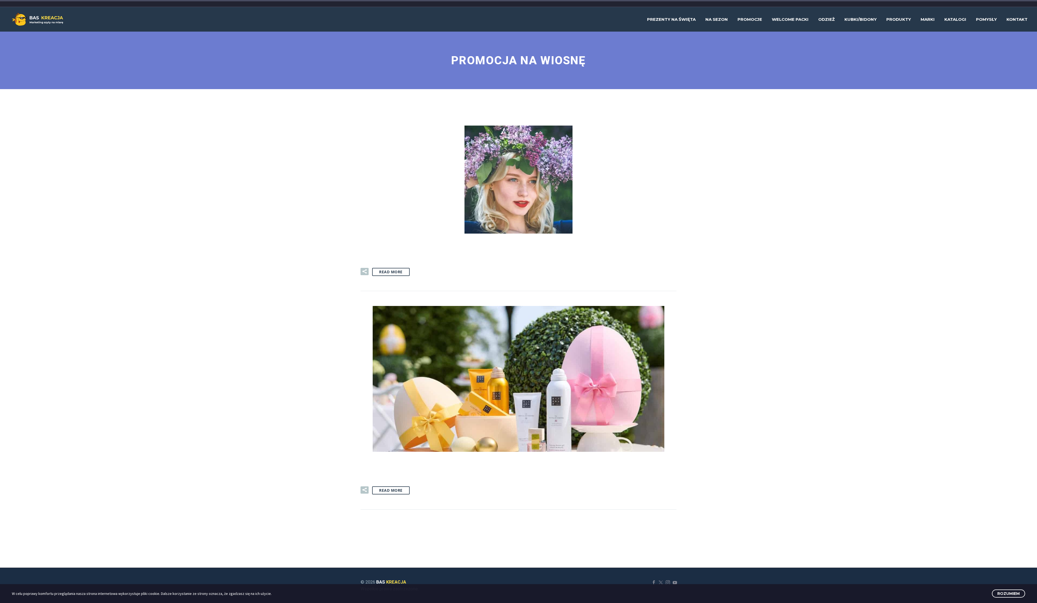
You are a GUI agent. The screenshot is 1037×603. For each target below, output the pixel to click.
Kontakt (1017, 19)
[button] (365, 271)
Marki (928, 19)
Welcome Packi (790, 19)
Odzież (826, 19)
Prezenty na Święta (671, 19)
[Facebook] (654, 582)
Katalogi (955, 19)
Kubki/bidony (860, 19)
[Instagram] (668, 582)
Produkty (898, 19)
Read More (391, 271)
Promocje (750, 19)
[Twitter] (661, 582)
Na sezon (716, 19)
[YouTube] (675, 582)
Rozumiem (1008, 593)
